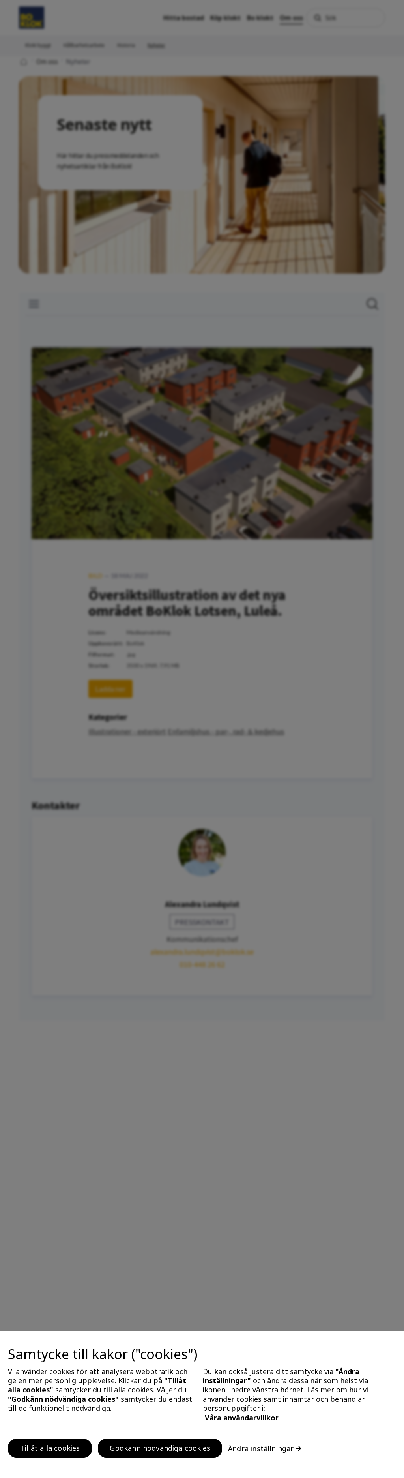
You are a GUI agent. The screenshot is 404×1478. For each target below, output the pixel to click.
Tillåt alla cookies (50, 1448)
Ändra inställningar (261, 1448)
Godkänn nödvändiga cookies (160, 1448)
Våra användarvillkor (242, 1417)
